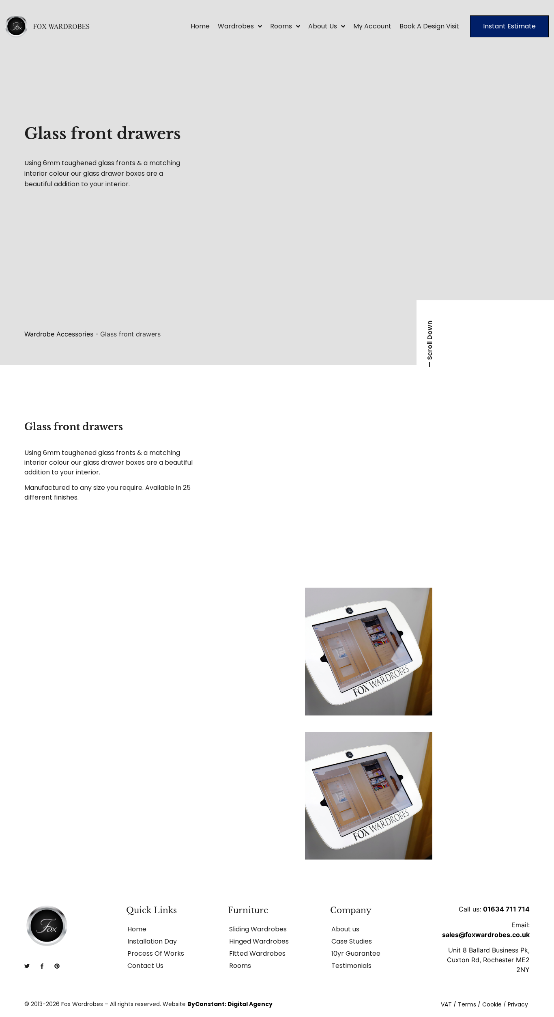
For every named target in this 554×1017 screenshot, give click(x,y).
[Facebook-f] (42, 966)
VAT (446, 1004)
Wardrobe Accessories (58, 334)
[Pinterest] (57, 966)
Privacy (518, 1004)
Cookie (492, 1004)
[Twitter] (27, 966)
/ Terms (464, 1004)
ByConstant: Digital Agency (230, 1004)
